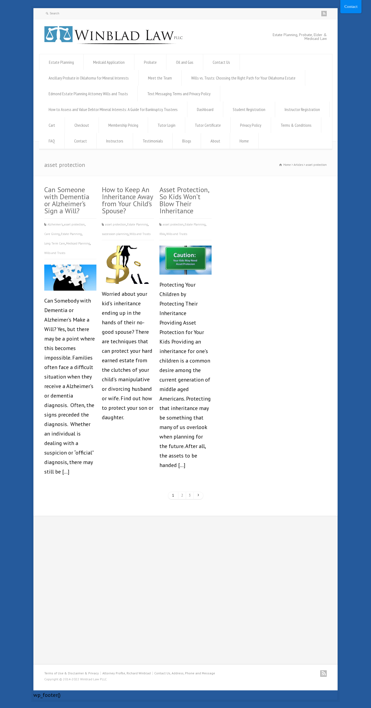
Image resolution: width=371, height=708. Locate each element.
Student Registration (249, 109)
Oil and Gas (184, 62)
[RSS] (324, 13)
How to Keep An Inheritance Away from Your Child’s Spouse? (127, 200)
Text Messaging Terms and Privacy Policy (178, 93)
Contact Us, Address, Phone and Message (184, 673)
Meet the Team (160, 78)
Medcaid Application (109, 62)
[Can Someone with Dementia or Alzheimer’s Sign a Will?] (70, 282)
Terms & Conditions (296, 125)
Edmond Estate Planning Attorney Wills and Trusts (88, 93)
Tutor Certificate (208, 125)
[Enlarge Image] (70, 272)
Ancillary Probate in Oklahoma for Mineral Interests (89, 78)
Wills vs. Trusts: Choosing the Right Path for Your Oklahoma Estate (243, 78)
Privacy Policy (250, 125)
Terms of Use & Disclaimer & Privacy (71, 673)
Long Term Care (54, 243)
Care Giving (52, 234)
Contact (80, 141)
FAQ (52, 141)
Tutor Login (166, 125)
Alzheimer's (55, 224)
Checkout (81, 125)
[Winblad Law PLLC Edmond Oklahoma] (113, 42)
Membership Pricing (123, 125)
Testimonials (153, 141)
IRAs (162, 234)
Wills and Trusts (54, 253)
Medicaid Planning (78, 243)
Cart (52, 125)
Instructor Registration (302, 109)
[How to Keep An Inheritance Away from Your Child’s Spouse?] (128, 275)
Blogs (186, 141)
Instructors (114, 141)
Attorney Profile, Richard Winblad (126, 673)
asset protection (74, 224)
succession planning (115, 234)
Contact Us (221, 62)
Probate (150, 62)
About (215, 141)
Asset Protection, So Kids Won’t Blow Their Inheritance (184, 200)
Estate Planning (61, 62)
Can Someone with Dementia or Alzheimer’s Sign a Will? (66, 200)
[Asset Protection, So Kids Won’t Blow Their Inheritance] (185, 266)
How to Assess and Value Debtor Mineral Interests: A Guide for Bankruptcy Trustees (113, 109)
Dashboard (205, 109)
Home (244, 141)
